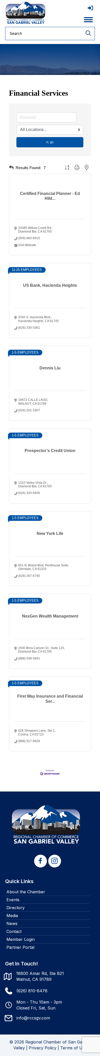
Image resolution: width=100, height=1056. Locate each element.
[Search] (88, 33)
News (11, 923)
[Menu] (88, 19)
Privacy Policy (42, 1047)
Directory (15, 907)
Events (12, 899)
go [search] (52, 142)
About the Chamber (25, 891)
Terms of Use (73, 1047)
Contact (14, 931)
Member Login (20, 939)
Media (12, 915)
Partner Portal (20, 947)
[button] (11, 167)
